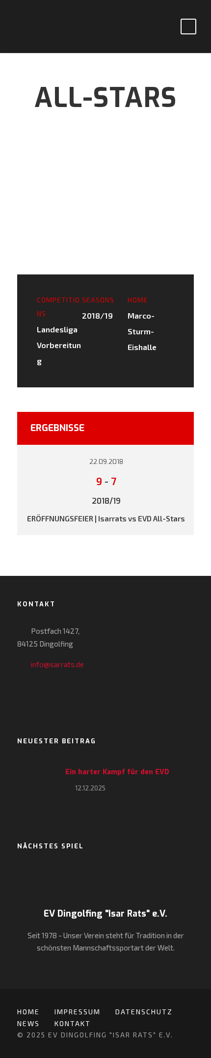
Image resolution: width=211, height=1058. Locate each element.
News (28, 1023)
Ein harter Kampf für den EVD (117, 772)
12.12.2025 (90, 788)
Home (28, 1011)
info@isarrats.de (57, 664)
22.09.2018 (106, 462)
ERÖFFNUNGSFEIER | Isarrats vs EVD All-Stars (106, 518)
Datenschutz (144, 1011)
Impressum (77, 1011)
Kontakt (72, 1023)
